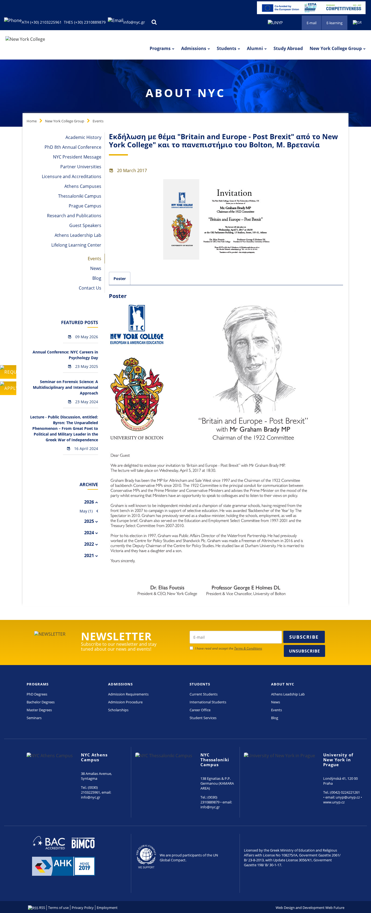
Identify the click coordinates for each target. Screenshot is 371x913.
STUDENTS (200, 684)
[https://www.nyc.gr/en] (25, 39)
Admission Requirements (128, 694)
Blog (96, 278)
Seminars (34, 717)
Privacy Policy (83, 907)
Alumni (255, 48)
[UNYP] (275, 22)
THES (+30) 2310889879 (85, 22)
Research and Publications (74, 216)
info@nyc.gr (134, 22)
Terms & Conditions (248, 648)
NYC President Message (77, 157)
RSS (41, 907)
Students (226, 48)
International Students (208, 702)
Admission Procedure (125, 702)
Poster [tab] (120, 278)
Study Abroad (288, 48)
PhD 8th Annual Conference (73, 147)
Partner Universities (80, 167)
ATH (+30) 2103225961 (42, 22)
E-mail (311, 22)
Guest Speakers (85, 225)
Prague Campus (85, 206)
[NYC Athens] (311, 7)
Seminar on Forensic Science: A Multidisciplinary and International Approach (65, 387)
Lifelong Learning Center (76, 245)
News (95, 268)
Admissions (193, 48)
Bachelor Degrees (41, 702)
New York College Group (336, 48)
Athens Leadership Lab (78, 235)
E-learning (334, 22)
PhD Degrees (37, 694)
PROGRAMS (38, 684)
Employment (107, 907)
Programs (160, 48)
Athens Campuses (82, 186)
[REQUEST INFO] (8, 372)
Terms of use (58, 907)
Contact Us (90, 288)
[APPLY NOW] (8, 388)
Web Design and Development (300, 907)
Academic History (83, 137)
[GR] (357, 22)
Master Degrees (39, 709)
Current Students (204, 694)
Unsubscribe (304, 651)
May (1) (86, 511)
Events (98, 121)
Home (32, 121)
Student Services (203, 717)
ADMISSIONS (120, 684)
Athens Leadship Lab (288, 694)
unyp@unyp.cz (348, 797)
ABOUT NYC (282, 684)
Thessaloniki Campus (79, 196)
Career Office (200, 709)
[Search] (154, 22)
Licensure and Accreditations (71, 176)
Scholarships (118, 709)
